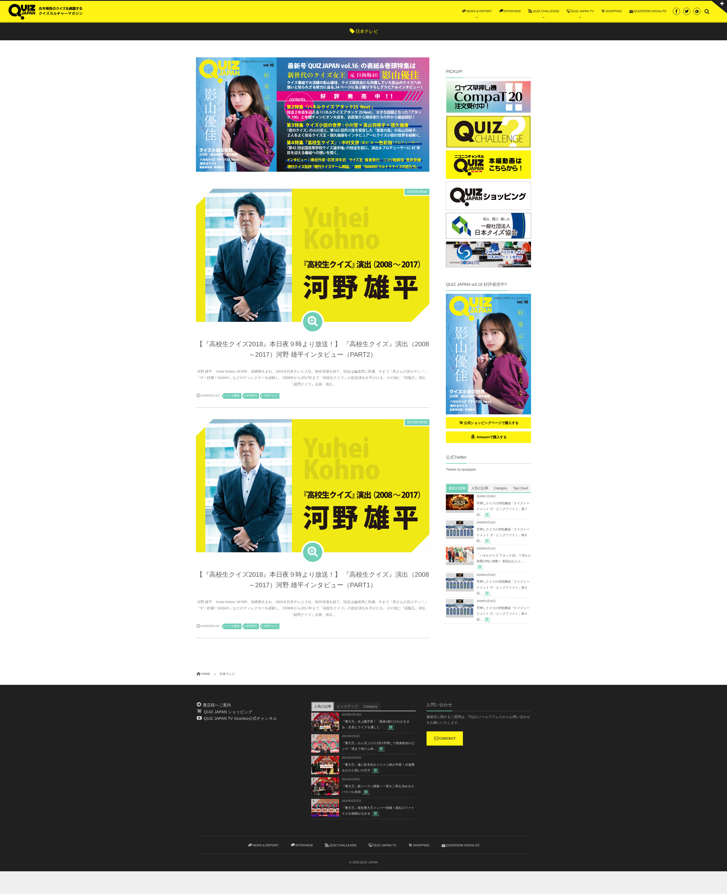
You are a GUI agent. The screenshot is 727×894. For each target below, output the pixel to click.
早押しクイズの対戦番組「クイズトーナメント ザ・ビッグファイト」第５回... (503, 587)
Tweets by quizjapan (461, 469)
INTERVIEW (417, 192)
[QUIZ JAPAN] (45, 11)
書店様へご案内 (216, 705)
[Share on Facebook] (676, 11)
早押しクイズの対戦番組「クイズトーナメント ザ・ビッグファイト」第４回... (503, 614)
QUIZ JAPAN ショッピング (227, 712)
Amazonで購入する (491, 437)
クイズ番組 (232, 395)
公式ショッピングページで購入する (491, 423)
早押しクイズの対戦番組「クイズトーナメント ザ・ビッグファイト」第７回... (503, 509)
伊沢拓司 (251, 395)
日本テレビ (271, 395)
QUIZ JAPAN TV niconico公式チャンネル (239, 718)
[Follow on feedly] (697, 11)
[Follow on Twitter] (686, 11)
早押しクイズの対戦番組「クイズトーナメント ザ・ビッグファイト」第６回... (503, 535)
